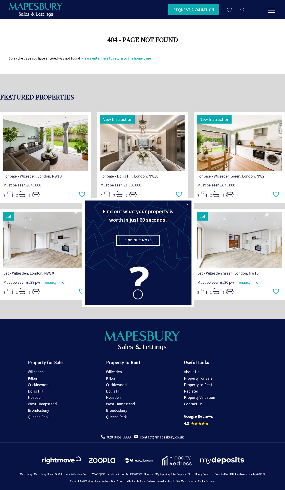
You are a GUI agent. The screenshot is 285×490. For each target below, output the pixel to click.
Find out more (138, 240)
